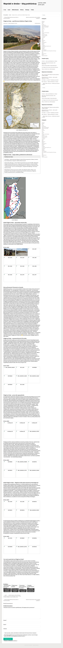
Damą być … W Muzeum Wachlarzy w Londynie (51, 81)
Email (4, 624)
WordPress (37, 645)
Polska (32, 9)
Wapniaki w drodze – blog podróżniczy (20, 4)
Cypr (42, 23)
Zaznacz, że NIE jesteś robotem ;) (10, 640)
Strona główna (5, 14)
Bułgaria (43, 22)
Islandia (43, 30)
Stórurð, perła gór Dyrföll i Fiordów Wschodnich (49, 65)
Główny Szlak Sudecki (45, 128)
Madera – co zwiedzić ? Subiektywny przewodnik (50, 112)
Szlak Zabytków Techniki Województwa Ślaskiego (49, 152)
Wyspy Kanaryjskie (44, 55)
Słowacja (27, 9)
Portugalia (43, 45)
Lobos (43, 38)
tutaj (8, 358)
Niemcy (43, 41)
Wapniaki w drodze (14, 23)
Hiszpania (43, 130)
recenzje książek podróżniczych (46, 147)
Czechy (43, 24)
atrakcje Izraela (11, 595)
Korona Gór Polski (44, 34)
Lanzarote (43, 37)
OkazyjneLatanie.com (45, 77)
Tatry (42, 51)
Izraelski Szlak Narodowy (18, 52)
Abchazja (43, 21)
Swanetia (43, 150)
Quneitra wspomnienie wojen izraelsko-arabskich (33, 18)
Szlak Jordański (44, 151)
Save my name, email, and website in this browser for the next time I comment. (20, 632)
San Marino (43, 148)
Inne (42, 131)
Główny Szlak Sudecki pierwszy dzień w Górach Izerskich (10, 18)
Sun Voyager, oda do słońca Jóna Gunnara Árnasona (50, 67)
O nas (5, 9)
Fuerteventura (44, 126)
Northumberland (44, 42)
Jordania (43, 33)
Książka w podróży (44, 35)
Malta (42, 39)
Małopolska (43, 40)
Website (5, 628)
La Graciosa (43, 36)
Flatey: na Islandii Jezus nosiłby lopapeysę (48, 101)
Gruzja (43, 129)
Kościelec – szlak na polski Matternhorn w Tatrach (49, 61)
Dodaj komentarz (37, 23)
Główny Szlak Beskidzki (45, 127)
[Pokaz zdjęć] (6, 247)
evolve (25, 645)
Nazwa (4, 620)
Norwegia (43, 43)
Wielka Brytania (15, 9)
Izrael (9, 9)
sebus (43, 74)
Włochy (22, 9)
